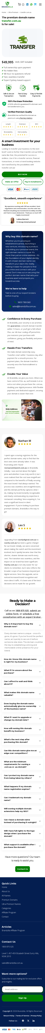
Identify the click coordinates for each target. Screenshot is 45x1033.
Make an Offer (12, 182)
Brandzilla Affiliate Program (13, 930)
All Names (6, 895)
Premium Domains (10, 899)
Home (4, 12)
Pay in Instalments (33, 182)
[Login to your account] (23, 4)
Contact (5, 916)
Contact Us (22, 869)
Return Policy (9, 1016)
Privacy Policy (36, 1016)
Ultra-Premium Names (11, 904)
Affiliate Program (9, 912)
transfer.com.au (26, 12)
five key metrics (26, 118)
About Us (6, 891)
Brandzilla (21, 1011)
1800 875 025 (22, 610)
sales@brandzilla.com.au (24, 306)
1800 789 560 (24, 302)
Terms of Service (22, 1016)
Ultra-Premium (13, 12)
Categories (6, 908)
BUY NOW (22, 174)
